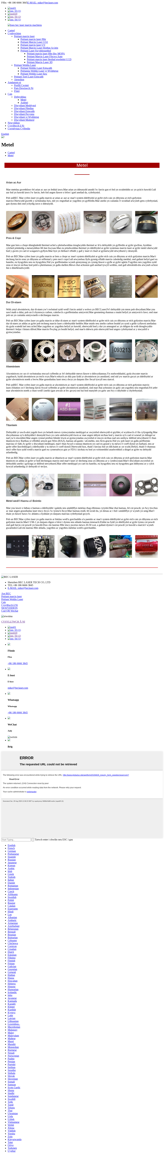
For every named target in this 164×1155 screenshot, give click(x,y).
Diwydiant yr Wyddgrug (26, 117)
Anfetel (24, 102)
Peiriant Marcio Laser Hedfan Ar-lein (39, 47)
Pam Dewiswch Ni (23, 88)
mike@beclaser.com (18, 687)
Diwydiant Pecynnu (24, 114)
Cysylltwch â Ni (16, 125)
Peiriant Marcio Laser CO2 (34, 42)
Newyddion (14, 122)
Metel (23, 99)
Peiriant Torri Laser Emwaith (28, 76)
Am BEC (6, 593)
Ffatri (17, 91)
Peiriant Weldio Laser (25, 65)
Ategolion (19, 79)
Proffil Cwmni (21, 85)
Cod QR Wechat (9, 610)
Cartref (11, 30)
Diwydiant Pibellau (24, 108)
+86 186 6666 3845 (18, 663)
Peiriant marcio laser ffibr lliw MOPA (46, 53)
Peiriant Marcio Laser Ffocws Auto (44, 56)
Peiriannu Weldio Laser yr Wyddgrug (39, 71)
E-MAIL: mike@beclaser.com (42, 2)
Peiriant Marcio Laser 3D (40, 62)
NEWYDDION (9, 608)
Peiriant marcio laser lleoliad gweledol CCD (49, 59)
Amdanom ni (14, 82)
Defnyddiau (20, 96)
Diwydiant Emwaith (24, 111)
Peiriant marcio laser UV (32, 45)
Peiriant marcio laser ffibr (33, 39)
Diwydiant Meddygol (25, 105)
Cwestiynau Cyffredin (19, 128)
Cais (10, 94)
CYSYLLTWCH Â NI (13, 621)
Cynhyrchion (14, 33)
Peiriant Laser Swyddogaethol (35, 50)
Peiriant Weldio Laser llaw (33, 73)
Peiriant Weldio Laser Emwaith (36, 68)
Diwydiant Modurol (24, 120)
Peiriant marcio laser (24, 36)
